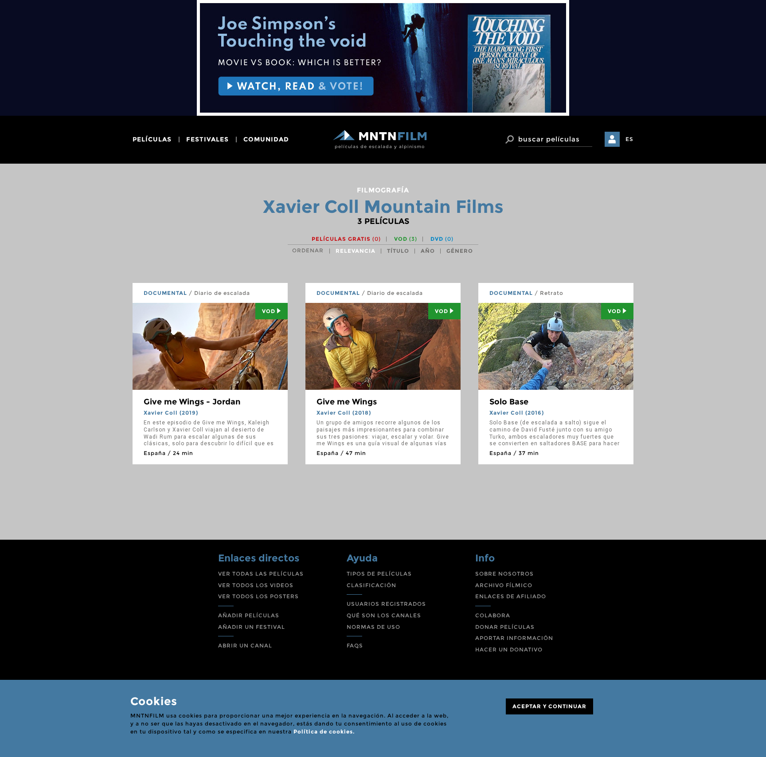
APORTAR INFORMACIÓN (514, 638)
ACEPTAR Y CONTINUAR (549, 706)
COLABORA (492, 615)
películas (152, 139)
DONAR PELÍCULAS (505, 627)
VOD (405, 238)
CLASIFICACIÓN (371, 585)
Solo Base (508, 402)
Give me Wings (347, 402)
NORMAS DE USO (373, 627)
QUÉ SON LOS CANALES (384, 615)
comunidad (266, 139)
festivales (207, 139)
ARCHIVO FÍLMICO (503, 585)
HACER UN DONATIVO (509, 649)
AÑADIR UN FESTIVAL (251, 627)
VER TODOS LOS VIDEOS (255, 585)
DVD (441, 238)
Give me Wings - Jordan (192, 402)
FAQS (355, 645)
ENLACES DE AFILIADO (510, 596)
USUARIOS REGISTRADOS (386, 603)
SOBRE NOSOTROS (504, 573)
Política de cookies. (324, 731)
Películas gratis (346, 238)
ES (629, 139)
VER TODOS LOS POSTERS (258, 596)
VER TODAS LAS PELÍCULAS (261, 573)
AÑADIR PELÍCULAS (248, 615)
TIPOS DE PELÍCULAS (379, 573)
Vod (268, 311)
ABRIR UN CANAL (245, 645)
